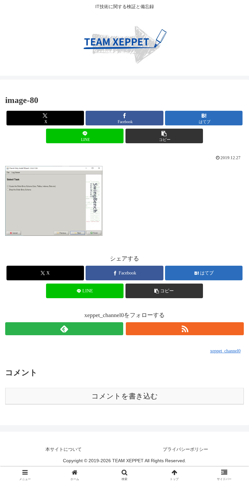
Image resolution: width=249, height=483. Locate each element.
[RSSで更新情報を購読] (185, 328)
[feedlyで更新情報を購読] (64, 328)
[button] (164, 136)
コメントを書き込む (124, 396)
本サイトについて (63, 449)
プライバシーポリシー (185, 449)
